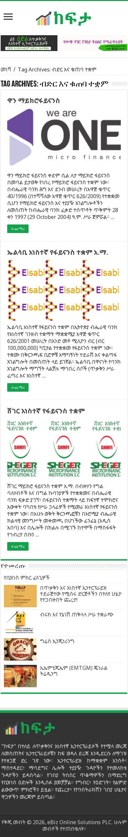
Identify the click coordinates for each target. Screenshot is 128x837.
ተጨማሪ (18, 228)
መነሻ (6, 69)
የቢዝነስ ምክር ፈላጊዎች (27, 577)
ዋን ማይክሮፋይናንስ (33, 100)
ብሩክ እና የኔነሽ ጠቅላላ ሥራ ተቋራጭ (77, 614)
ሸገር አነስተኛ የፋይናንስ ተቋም (46, 410)
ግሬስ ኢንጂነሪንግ (57, 641)
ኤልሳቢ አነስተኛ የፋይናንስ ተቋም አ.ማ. (57, 252)
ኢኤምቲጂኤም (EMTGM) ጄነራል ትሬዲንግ (74, 670)
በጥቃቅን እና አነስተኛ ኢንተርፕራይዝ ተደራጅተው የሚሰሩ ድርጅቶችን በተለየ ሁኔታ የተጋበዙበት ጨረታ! (80, 593)
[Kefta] (64, 18)
